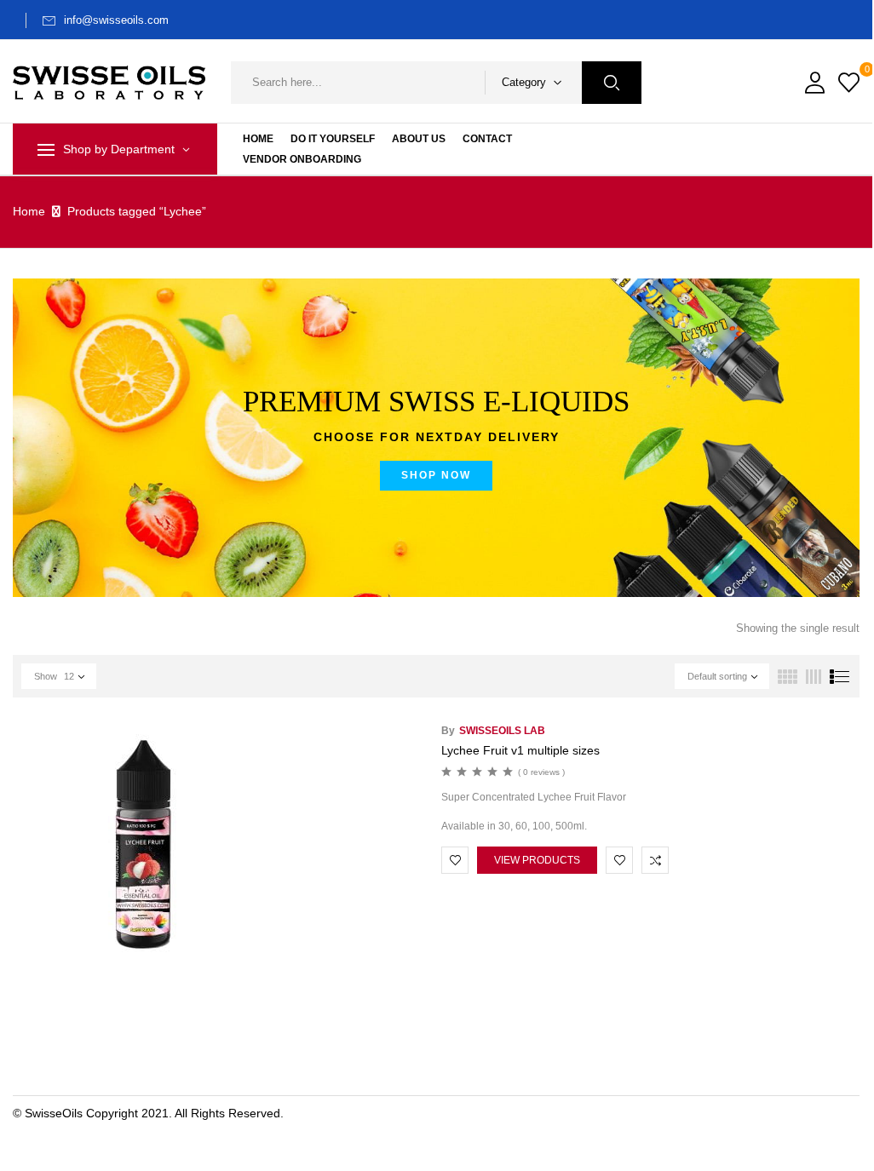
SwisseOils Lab (502, 731)
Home (29, 211)
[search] (611, 82)
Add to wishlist (455, 860)
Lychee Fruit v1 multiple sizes (520, 750)
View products (537, 860)
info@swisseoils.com (116, 20)
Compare (655, 860)
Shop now (436, 475)
